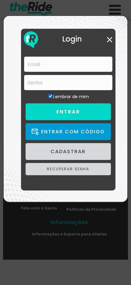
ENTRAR (68, 111)
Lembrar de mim (71, 97)
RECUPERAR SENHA (68, 169)
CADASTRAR (68, 151)
